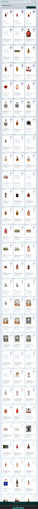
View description (5, 257)
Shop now (8, 23)
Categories (27, 1)
